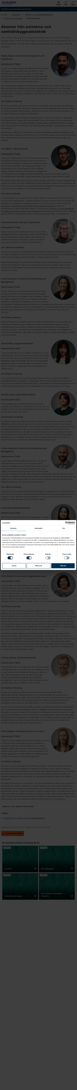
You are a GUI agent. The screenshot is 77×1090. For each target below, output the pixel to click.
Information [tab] (38, 528)
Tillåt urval (38, 565)
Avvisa (14, 565)
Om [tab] (63, 528)
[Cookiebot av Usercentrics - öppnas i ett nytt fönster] (66, 522)
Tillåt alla (63, 565)
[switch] (29, 557)
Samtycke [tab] (13, 528)
